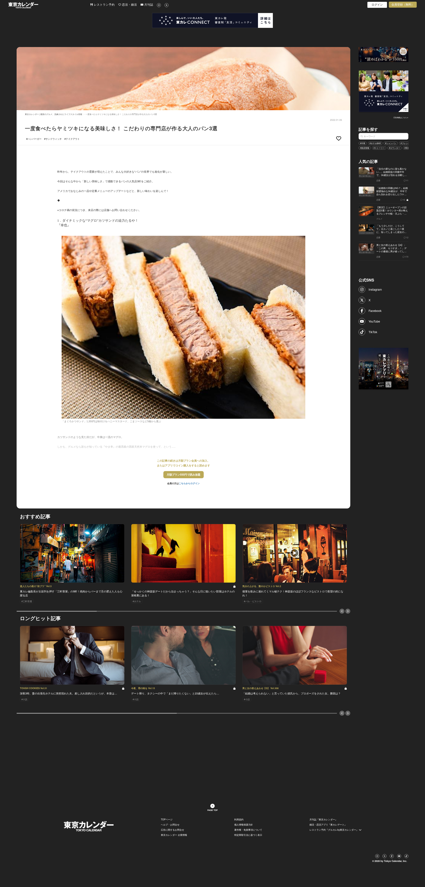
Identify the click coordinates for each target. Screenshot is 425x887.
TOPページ (166, 819)
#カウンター (394, 147)
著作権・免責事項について (248, 830)
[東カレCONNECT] (212, 20)
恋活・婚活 (129, 4)
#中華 (362, 143)
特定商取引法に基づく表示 (248, 835)
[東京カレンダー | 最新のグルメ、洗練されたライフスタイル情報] (49, 5)
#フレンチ (405, 143)
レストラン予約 (104, 4)
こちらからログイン (189, 483)
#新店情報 (364, 147)
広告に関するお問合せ (172, 830)
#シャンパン (390, 143)
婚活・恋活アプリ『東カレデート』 (328, 824)
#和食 (407, 147)
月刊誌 (148, 4)
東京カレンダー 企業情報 (174, 835)
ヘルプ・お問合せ (170, 824)
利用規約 (239, 819)
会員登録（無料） (402, 4)
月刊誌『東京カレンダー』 (323, 819)
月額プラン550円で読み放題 (183, 474)
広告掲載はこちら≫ (400, 117)
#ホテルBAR (375, 143)
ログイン (377, 4)
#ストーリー (379, 147)
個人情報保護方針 (243, 824)
